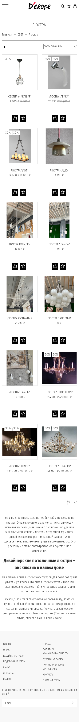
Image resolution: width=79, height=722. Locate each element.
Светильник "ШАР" (19, 96)
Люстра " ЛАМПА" (59, 244)
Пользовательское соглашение (53, 666)
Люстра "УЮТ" (19, 170)
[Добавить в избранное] (23, 118)
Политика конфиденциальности (55, 651)
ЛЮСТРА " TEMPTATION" (59, 392)
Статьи (6, 667)
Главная (7, 34)
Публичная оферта (53, 659)
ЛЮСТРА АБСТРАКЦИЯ (19, 318)
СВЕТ (20, 34)
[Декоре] (39, 6)
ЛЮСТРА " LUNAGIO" (59, 466)
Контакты (48, 674)
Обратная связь (51, 680)
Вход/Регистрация (13, 655)
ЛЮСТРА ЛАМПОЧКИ (59, 318)
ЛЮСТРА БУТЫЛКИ (19, 244)
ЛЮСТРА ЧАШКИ (59, 170)
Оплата (47, 644)
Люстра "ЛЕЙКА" (59, 96)
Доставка (8, 673)
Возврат (7, 678)
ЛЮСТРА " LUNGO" (19, 466)
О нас (6, 649)
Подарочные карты (14, 661)
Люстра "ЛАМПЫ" (19, 392)
